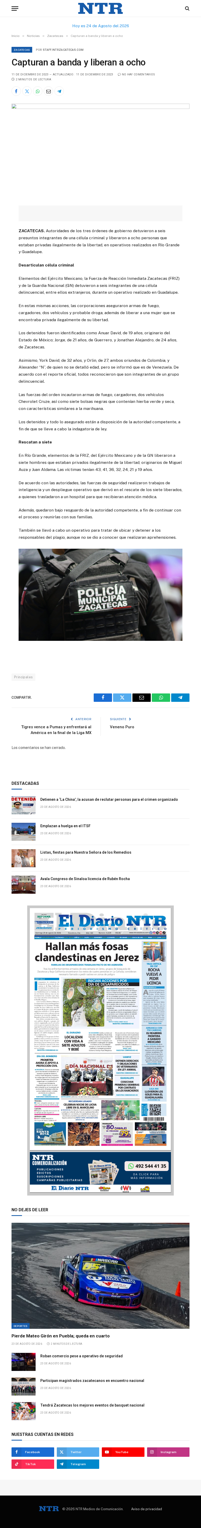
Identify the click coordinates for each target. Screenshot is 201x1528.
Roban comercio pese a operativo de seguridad (81, 1356)
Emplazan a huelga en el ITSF (65, 826)
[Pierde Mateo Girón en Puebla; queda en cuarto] (100, 1276)
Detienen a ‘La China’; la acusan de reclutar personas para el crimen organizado (109, 799)
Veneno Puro (122, 727)
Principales (23, 677)
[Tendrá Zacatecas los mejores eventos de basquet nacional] (24, 1411)
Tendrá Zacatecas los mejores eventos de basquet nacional (92, 1405)
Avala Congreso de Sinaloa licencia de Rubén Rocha (85, 879)
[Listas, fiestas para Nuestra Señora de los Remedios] (24, 858)
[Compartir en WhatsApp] (37, 91)
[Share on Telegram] (59, 91)
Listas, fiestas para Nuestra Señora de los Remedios (85, 852)
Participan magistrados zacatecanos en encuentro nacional (92, 1381)
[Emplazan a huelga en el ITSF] (24, 832)
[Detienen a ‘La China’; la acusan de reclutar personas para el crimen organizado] (24, 805)
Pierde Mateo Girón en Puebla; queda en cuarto (61, 1335)
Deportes (20, 1325)
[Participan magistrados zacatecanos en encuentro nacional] (24, 1386)
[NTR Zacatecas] (100, 8)
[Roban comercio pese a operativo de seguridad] (24, 1362)
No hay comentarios (138, 74)
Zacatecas (22, 49)
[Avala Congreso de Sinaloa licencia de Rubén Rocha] (24, 885)
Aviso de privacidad (146, 1509)
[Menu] (15, 8)
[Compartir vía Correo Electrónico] (48, 91)
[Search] (186, 8)
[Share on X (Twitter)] (27, 91)
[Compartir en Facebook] (16, 91)
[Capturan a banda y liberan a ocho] (100, 107)
